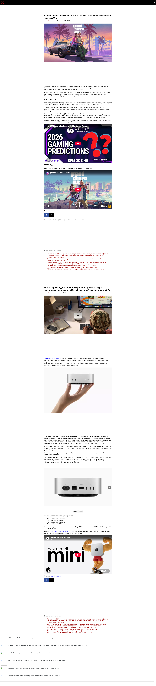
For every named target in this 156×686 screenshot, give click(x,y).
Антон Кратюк (52, 21)
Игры (47, 219)
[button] (46, 215)
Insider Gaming (55, 211)
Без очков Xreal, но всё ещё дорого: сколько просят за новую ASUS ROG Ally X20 (71, 265)
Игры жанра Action (80, 219)
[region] (78, 11)
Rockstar (62, 219)
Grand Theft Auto (54, 219)
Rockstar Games (70, 219)
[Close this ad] (155, 680)
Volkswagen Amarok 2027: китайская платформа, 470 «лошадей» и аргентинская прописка (74, 264)
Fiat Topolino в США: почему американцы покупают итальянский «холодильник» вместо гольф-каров (77, 254)
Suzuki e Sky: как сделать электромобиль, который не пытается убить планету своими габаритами (76, 262)
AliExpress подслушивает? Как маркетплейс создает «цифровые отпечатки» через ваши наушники (77, 269)
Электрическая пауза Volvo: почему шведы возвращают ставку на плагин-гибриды (72, 267)
